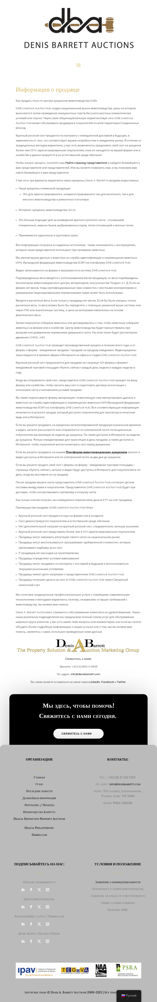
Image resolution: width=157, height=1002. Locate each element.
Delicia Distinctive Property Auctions (39, 819)
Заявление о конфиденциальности (117, 882)
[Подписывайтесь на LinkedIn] (23, 889)
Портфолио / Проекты (39, 805)
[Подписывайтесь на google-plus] (55, 889)
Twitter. (121, 682)
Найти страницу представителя (86, 163)
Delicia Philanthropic (39, 828)
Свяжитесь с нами (77, 733)
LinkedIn (94, 682)
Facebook (107, 682)
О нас (39, 784)
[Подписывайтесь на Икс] (39, 889)
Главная (39, 777)
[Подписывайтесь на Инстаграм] (47, 889)
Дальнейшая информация (39, 798)
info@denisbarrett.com (85, 674)
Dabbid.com (39, 835)
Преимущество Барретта (39, 812)
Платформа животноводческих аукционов (96, 452)
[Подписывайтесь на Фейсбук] (31, 889)
